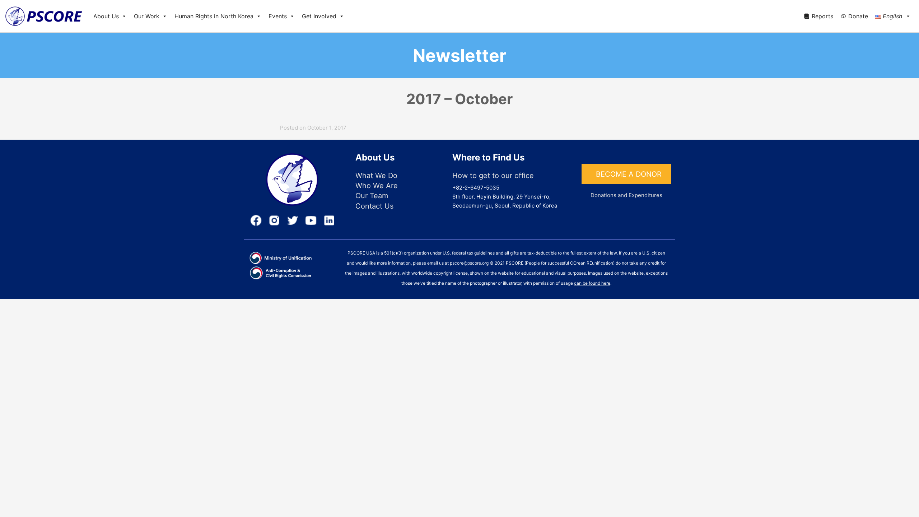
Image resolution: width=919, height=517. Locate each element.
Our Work (146, 16)
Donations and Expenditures (626, 195)
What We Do (376, 175)
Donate (858, 16)
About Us (106, 16)
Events (278, 16)
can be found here (592, 283)
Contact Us (374, 206)
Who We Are (376, 185)
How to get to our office (493, 175)
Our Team (371, 195)
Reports (822, 16)
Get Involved (319, 16)
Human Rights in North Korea (213, 16)
